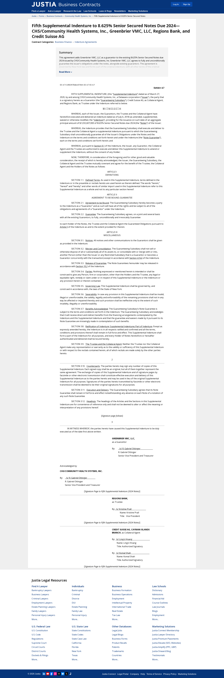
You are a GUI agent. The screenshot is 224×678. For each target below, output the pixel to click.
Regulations (37, 638)
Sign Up (186, 4)
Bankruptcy (77, 590)
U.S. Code (36, 634)
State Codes (77, 634)
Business (117, 586)
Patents (116, 647)
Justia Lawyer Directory (163, 634)
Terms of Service (154, 674)
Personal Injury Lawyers (43, 615)
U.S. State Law (80, 626)
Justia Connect (109, 674)
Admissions (157, 594)
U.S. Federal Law (41, 626)
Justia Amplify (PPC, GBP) (164, 647)
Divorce (75, 598)
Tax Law (116, 615)
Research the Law (72, 11)
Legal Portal (122, 674)
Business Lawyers (40, 594)
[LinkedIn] (44, 673)
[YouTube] (47, 673)
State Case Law (79, 638)
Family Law (77, 611)
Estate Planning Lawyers (43, 606)
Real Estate (117, 611)
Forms (41, 16)
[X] (66, 673)
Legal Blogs (117, 634)
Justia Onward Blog (161, 651)
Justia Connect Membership (165, 630)
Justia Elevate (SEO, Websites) (166, 642)
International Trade (121, 606)
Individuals (78, 586)
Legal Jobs (117, 630)
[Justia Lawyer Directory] (70, 673)
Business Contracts (54, 16)
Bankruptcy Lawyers (41, 590)
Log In (176, 4)
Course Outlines (160, 602)
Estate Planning (79, 606)
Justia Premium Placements (165, 638)
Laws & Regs (105, 11)
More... (35, 619)
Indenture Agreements (86, 42)
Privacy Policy (169, 674)
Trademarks (118, 651)
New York (76, 651)
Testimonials (158, 655)
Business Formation (121, 590)
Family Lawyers (39, 611)
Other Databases (121, 626)
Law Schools (90, 11)
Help (143, 674)
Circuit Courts (38, 647)
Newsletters (120, 11)
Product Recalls (119, 642)
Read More (64, 71)
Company (134, 674)
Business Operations (122, 594)
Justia (34, 16)
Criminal (76, 594)
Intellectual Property (122, 602)
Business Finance (63, 42)
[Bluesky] (62, 673)
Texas (75, 655)
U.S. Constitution (40, 630)
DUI (74, 602)
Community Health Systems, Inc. (78, 16)
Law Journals (158, 606)
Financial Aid (158, 598)
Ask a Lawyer (55, 11)
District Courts (39, 651)
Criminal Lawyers (40, 598)
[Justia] (44, 4)
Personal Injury (79, 615)
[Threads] (59, 673)
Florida (75, 647)
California (76, 642)
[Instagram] (55, 673)
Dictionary (157, 590)
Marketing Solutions (138, 11)
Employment (118, 598)
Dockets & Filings (40, 655)
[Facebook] (51, 673)
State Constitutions (81, 630)
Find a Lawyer (38, 11)
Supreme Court (39, 642)
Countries (117, 655)
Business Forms (119, 638)
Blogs (155, 611)
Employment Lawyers (42, 602)
